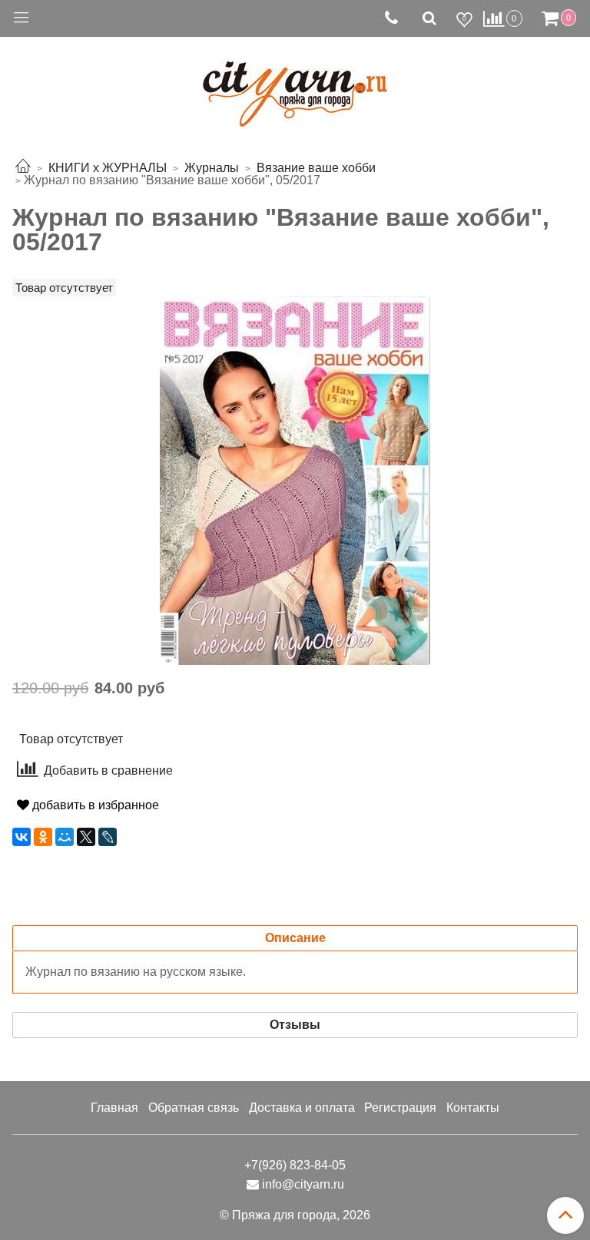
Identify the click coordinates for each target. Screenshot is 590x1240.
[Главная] (23, 167)
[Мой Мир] (64, 837)
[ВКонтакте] (21, 837)
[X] (86, 837)
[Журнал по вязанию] (295, 479)
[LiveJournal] (107, 837)
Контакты (472, 1107)
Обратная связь (193, 1107)
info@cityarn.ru (303, 1184)
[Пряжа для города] (295, 85)
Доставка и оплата (302, 1107)
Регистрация (400, 1107)
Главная (114, 1107)
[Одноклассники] (43, 837)
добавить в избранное (94, 805)
